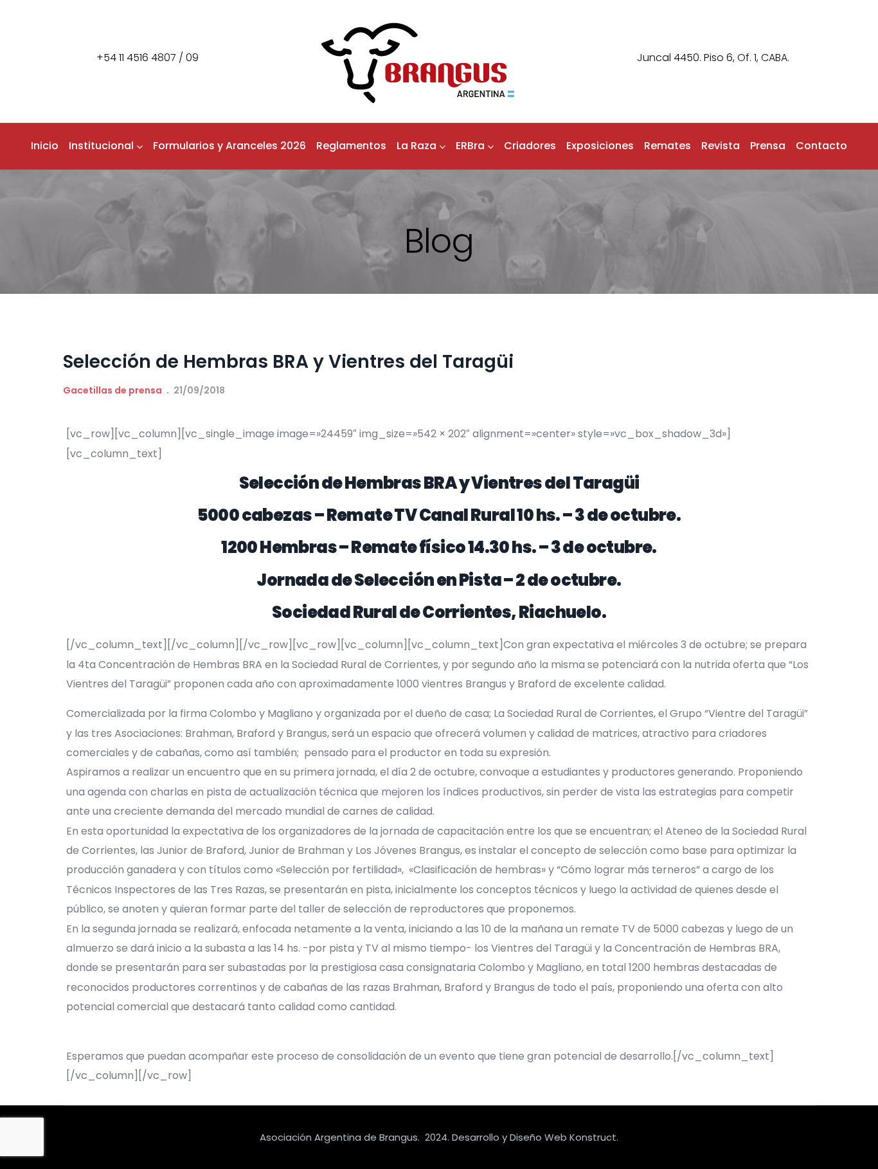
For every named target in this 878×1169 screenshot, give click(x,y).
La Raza (416, 145)
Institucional (101, 145)
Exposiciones (600, 145)
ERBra (470, 145)
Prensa (767, 145)
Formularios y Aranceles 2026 (229, 145)
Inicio (44, 145)
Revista (720, 145)
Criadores (530, 145)
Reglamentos (351, 145)
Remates (667, 145)
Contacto (821, 145)
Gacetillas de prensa (112, 390)
